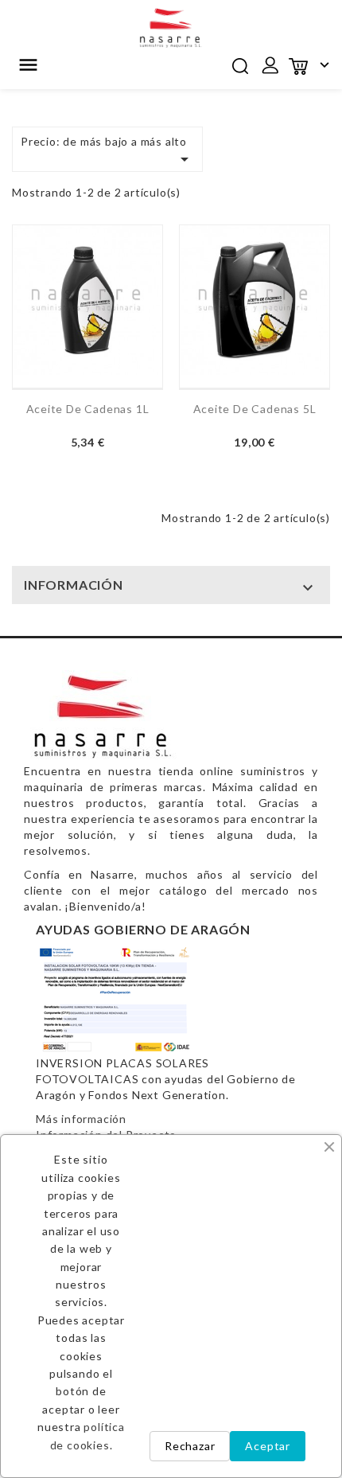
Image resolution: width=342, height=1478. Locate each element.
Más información (81, 1118)
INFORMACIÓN (73, 584)
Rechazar (190, 1446)
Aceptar (267, 1446)
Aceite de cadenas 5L (255, 408)
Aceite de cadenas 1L (88, 408)
